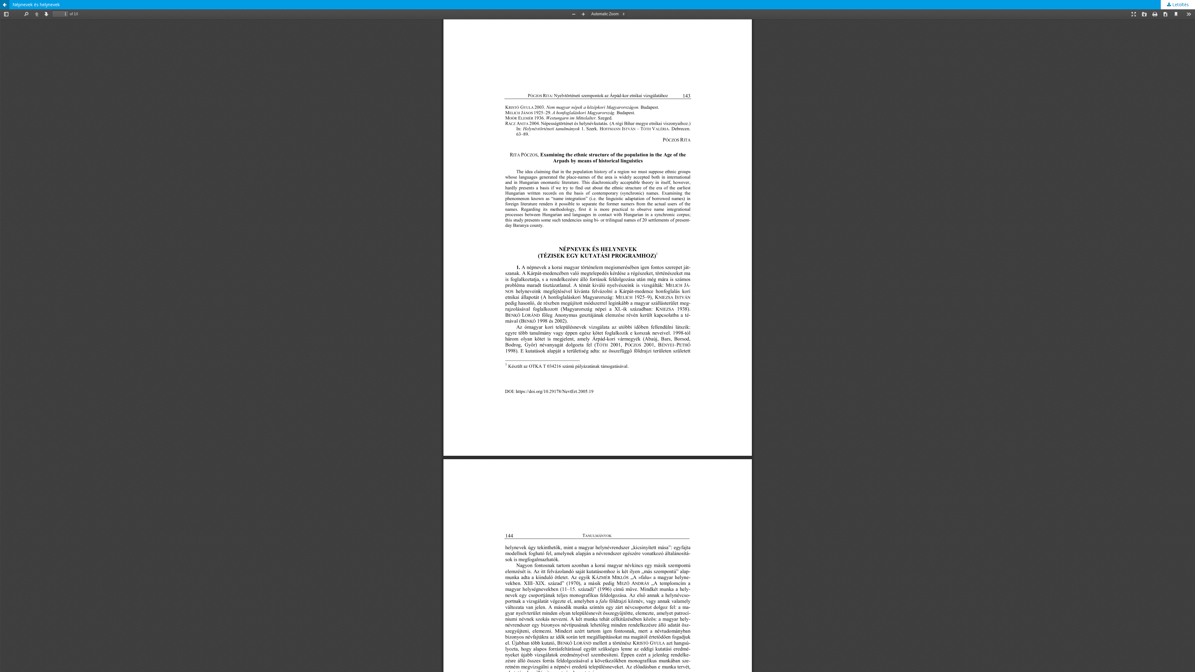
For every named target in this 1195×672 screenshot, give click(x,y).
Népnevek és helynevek (36, 4)
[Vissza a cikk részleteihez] (4, 4)
